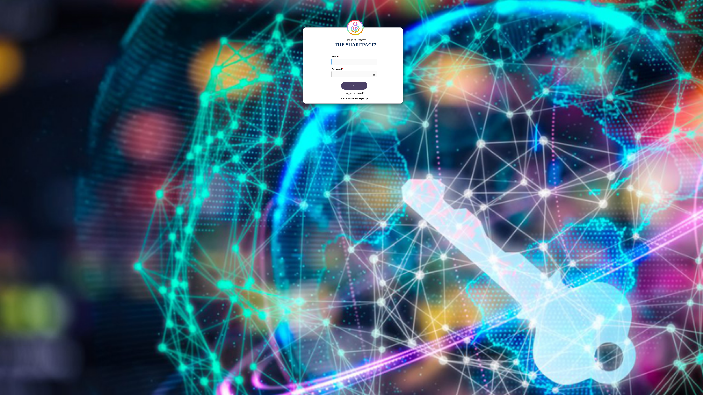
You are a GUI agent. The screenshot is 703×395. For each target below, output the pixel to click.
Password (337, 69)
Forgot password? (354, 93)
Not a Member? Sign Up (354, 98)
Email (335, 56)
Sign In (354, 85)
